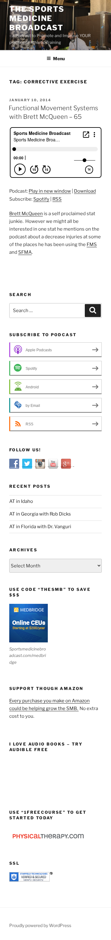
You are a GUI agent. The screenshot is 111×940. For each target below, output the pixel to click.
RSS (57, 199)
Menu (59, 58)
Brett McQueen (26, 213)
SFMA (25, 252)
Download (85, 191)
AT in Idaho (21, 501)
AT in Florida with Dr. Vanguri (40, 526)
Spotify (41, 199)
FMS (92, 244)
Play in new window (50, 191)
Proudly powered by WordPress (40, 925)
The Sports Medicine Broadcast (36, 18)
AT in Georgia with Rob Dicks (40, 514)
